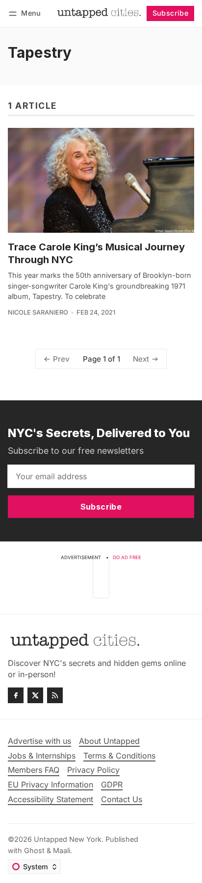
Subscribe (170, 13)
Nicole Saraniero (38, 312)
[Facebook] (16, 695)
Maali (61, 850)
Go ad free (127, 557)
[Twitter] (35, 695)
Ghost (34, 850)
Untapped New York (67, 839)
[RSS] (55, 695)
